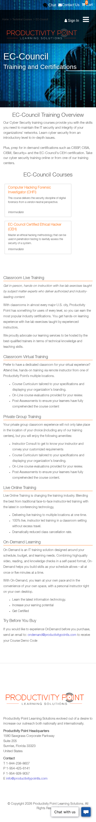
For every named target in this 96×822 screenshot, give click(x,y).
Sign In (73, 20)
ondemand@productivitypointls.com (52, 635)
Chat (52, 5)
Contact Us (70, 5)
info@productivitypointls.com (27, 778)
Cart (89, 3)
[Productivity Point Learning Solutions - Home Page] (44, 700)
